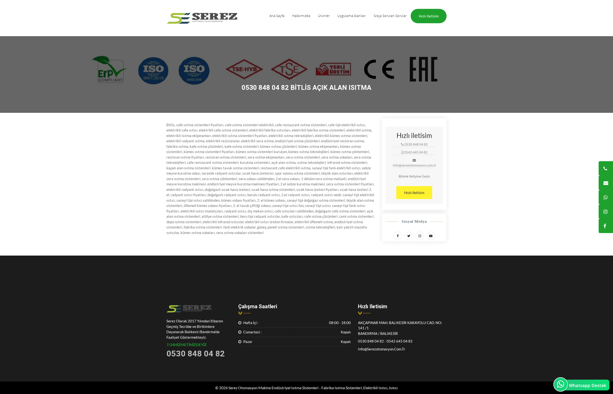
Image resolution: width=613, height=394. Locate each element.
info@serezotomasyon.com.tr (381, 349)
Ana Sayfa (276, 15)
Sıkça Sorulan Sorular (390, 15)
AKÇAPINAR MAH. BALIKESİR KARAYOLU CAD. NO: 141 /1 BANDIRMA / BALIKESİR (400, 328)
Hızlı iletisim (429, 16)
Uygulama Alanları (351, 15)
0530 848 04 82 (371, 341)
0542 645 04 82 (400, 341)
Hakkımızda (301, 15)
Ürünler (324, 15)
